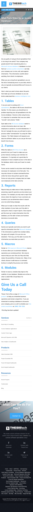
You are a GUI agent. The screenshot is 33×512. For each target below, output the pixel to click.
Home (6, 469)
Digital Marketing (11, 500)
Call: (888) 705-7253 (8, 10)
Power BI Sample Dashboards (8, 363)
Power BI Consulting (8, 476)
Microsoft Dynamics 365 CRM (9, 337)
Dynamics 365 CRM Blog (16, 485)
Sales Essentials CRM (6, 354)
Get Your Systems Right (12, 483)
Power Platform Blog (12, 488)
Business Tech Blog (22, 490)
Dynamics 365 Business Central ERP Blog (16, 486)
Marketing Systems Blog (7, 492)
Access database (16, 94)
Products (5, 347)
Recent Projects (5, 380)
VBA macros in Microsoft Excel (16, 248)
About (10, 469)
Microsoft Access (24, 85)
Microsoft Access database (9, 66)
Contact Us (16, 416)
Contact (26, 435)
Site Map (11, 493)
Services (5, 317)
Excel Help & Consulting (7, 324)
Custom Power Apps (6, 333)
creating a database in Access (18, 301)
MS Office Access (18, 150)
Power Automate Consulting (22, 476)
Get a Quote (4, 493)
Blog (2, 388)
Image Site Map (27, 493)
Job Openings (23, 469)
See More (28, 318)
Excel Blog (22, 488)
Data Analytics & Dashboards (8, 342)
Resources (6, 373)
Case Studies (22, 483)
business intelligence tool (22, 96)
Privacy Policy (17, 470)
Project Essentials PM (6, 358)
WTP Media (27, 500)
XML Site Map (18, 493)
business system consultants (15, 69)
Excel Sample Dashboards (8, 367)
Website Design (19, 500)
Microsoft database (25, 229)
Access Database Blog (10, 490)
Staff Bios (16, 469)
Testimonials (4, 384)
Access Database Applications (9, 329)
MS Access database (18, 124)
